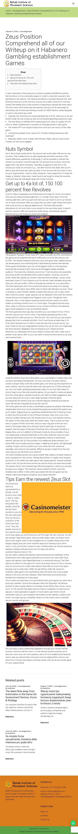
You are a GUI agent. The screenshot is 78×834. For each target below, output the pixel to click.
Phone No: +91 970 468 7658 (53, 787)
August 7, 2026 (46, 686)
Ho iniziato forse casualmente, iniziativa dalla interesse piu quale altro (21, 739)
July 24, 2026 (10, 686)
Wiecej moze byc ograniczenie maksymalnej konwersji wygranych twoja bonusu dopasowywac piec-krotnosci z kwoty (56, 697)
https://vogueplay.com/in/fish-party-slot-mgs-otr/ (34, 194)
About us (44, 811)
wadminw (10, 688)
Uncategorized (19, 11)
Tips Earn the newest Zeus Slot (23, 83)
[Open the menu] (73, 4)
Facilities (44, 815)
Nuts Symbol (15, 75)
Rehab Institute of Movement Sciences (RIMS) (39, 831)
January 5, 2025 (11, 31)
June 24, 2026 (11, 731)
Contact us (45, 819)
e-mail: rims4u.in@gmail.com (53, 791)
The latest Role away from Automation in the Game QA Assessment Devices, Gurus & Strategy (21, 696)
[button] (73, 823)
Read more (9, 717)
